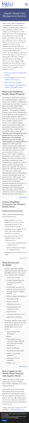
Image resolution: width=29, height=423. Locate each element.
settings (16, 417)
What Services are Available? (13, 82)
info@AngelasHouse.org (17, 409)
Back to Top (23, 197)
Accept (4, 420)
